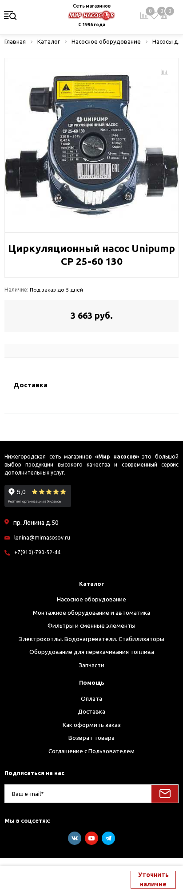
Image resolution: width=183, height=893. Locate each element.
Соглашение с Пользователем (91, 751)
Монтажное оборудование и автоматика (91, 612)
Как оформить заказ (92, 724)
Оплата (91, 698)
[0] (154, 16)
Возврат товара (91, 737)
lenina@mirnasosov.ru (42, 537)
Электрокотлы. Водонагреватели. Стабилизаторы (91, 638)
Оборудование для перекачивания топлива (91, 651)
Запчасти (91, 665)
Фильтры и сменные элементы (91, 625)
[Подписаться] (164, 794)
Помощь (91, 682)
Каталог (91, 583)
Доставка (91, 711)
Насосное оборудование (91, 599)
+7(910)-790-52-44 (37, 552)
